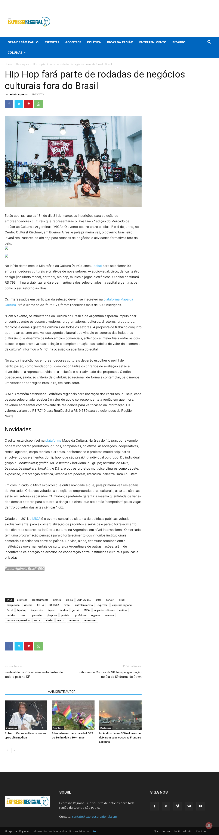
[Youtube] (211, 3)
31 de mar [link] (60, 216)
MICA (36, 519)
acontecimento (40, 599)
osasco (23, 615)
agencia (57, 599)
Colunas (15, 52)
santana (109, 615)
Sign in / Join (78, 2)
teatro (60, 620)
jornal (76, 610)
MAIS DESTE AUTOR (61, 691)
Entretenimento (152, 42)
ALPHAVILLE (84, 599)
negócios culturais (104, 610)
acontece (22, 599)
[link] (60, 216)
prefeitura (80, 615)
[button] (209, 43)
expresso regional (122, 604)
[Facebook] (183, 3)
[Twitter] (190, 3)
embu (67, 604)
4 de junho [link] (125, 227)
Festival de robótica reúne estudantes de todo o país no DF (34, 674)
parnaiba (37, 615)
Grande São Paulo (23, 42)
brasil (122, 599)
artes (98, 599)
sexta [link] (40, 305)
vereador (74, 620)
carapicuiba (13, 604)
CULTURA (54, 604)
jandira (64, 610)
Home (8, 64)
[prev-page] (7, 750)
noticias (11, 615)
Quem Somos (162, 831)
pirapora (52, 615)
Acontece (73, 42)
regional (95, 615)
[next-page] (14, 750)
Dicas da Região (120, 42)
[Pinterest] (28, 104)
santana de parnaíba (18, 620)
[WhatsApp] (38, 104)
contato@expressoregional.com (94, 816)
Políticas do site (183, 831)
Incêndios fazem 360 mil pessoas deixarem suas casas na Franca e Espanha (120, 737)
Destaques (22, 64)
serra (37, 620)
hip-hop (21, 610)
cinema (28, 604)
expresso (103, 604)
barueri (110, 599)
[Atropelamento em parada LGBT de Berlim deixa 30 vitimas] (73, 715)
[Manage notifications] (209, 825)
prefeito (65, 615)
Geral (10, 610)
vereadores (90, 620)
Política (94, 42)
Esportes (51, 42)
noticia (123, 610)
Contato (201, 831)
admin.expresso (19, 94)
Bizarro (178, 42)
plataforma (52, 440)
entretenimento (84, 604)
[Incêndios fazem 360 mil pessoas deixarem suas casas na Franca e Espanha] (120, 715)
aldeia (69, 599)
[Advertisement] (136, 21)
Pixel (94, 831)
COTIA (40, 604)
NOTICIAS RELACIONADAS (25, 691)
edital (97, 266)
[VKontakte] (204, 3)
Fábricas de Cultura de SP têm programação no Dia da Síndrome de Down (110, 674)
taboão (49, 620)
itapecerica (37, 610)
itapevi (51, 610)
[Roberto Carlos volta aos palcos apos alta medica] (26, 715)
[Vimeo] (197, 3)
